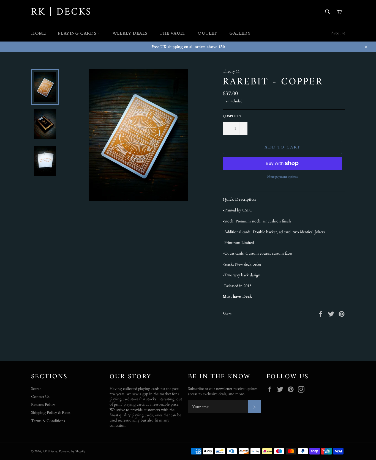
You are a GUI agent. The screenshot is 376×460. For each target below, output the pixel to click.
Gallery (240, 33)
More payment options (282, 176)
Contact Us (40, 396)
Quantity (232, 116)
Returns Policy (43, 404)
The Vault (173, 33)
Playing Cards (77, 33)
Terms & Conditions (48, 420)
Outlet (207, 33)
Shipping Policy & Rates (50, 412)
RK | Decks (61, 12)
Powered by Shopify (72, 451)
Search (36, 388)
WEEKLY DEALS (130, 33)
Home (38, 33)
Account (338, 33)
